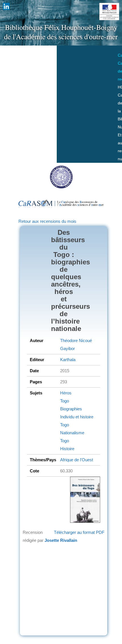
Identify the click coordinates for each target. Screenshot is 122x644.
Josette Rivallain (61, 540)
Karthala (67, 359)
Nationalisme (72, 432)
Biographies (71, 408)
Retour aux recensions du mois (47, 221)
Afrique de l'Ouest (76, 459)
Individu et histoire (76, 416)
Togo (64, 400)
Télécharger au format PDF (79, 532)
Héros (65, 392)
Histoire (67, 448)
